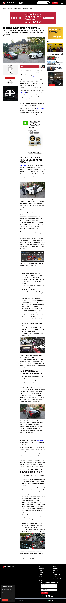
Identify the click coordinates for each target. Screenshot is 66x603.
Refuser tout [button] (11, 599)
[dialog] (8, 593)
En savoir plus (9, 597)
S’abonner (41, 304)
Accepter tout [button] (5, 599)
